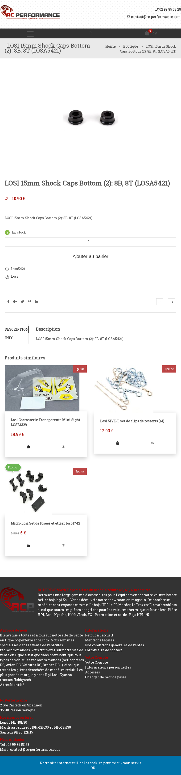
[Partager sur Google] (15, 301)
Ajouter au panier (90, 256)
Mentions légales (99, 640)
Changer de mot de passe (105, 677)
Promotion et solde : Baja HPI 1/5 (122, 614)
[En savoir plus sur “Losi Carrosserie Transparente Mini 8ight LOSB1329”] (28, 446)
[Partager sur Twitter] (22, 301)
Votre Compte (96, 662)
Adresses (92, 672)
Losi (14, 276)
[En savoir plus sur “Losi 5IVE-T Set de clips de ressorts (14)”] (117, 443)
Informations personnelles (108, 667)
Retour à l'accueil (99, 635)
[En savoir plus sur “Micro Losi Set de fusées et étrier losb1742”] (28, 545)
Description (17, 329)
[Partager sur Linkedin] (36, 301)
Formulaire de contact (103, 650)
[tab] (17, 329)
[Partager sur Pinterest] (29, 301)
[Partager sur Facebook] (8, 301)
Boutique (130, 46)
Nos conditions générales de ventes (114, 645)
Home (110, 46)
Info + (10, 338)
